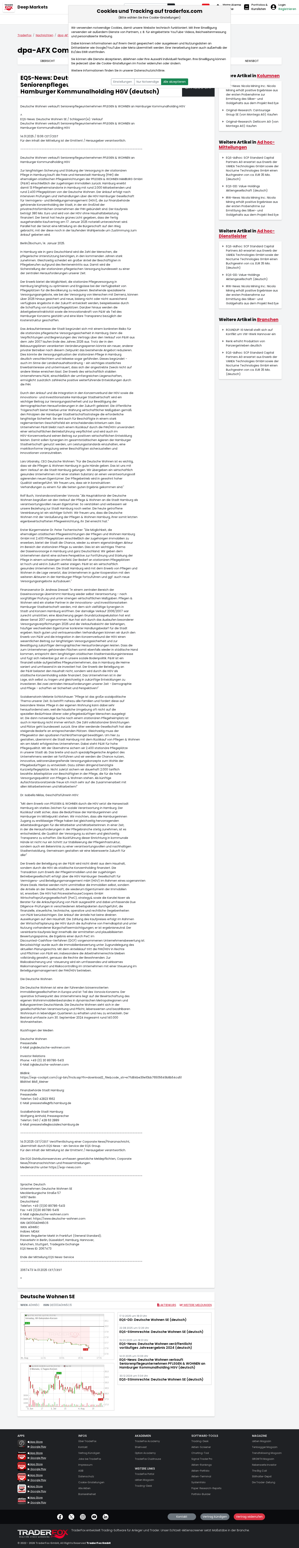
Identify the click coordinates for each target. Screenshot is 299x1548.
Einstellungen (122, 82)
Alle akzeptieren (174, 82)
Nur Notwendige (147, 82)
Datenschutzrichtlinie (149, 70)
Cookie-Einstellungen (116, 63)
